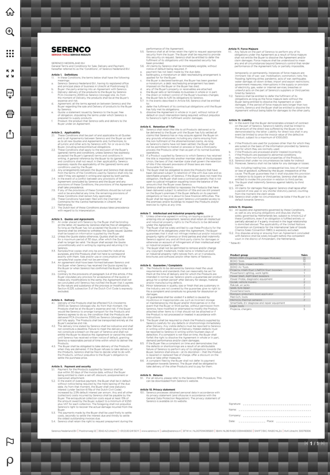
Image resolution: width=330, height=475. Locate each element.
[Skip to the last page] (322, 443)
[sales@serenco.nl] (174, 430)
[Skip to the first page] (306, 443)
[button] (10, 32)
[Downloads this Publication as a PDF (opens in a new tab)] (10, 94)
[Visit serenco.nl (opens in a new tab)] (10, 12)
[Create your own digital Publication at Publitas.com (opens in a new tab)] (10, 462)
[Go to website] (56, 80)
